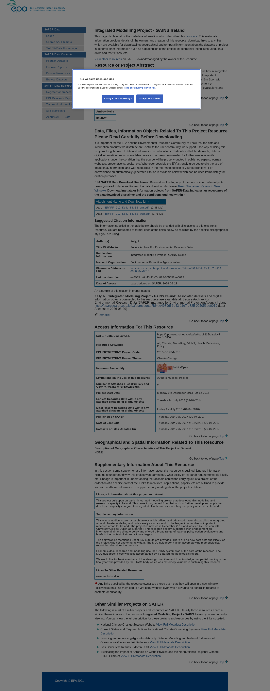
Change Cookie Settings (118, 98)
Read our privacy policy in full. (140, 88)
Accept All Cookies (149, 98)
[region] (136, 89)
